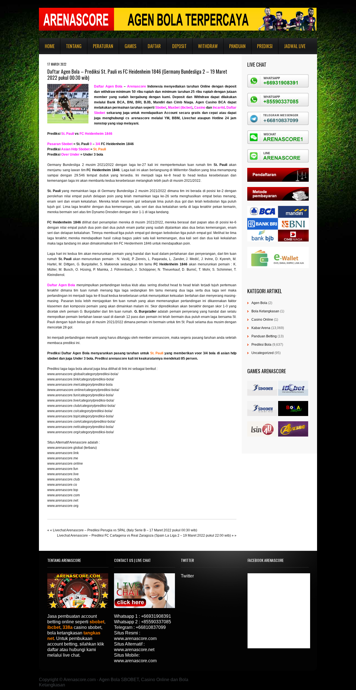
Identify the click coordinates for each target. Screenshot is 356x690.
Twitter (187, 576)
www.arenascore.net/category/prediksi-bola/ (80, 427)
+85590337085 (156, 621)
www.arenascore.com (63, 495)
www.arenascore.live (63, 474)
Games (130, 46)
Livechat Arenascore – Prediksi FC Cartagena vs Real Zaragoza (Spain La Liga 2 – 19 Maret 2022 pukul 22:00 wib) (144, 535)
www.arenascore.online (65, 463)
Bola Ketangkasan (265, 311)
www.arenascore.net (62, 500)
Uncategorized (262, 353)
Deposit (179, 46)
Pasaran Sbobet (60, 144)
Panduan (237, 46)
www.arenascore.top (62, 490)
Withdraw (208, 46)
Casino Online (262, 320)
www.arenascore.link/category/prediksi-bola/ (80, 379)
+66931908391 (156, 616)
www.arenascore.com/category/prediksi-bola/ (81, 422)
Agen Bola (259, 303)
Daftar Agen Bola (108, 86)
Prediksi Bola (261, 345)
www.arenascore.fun (62, 469)
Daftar (154, 46)
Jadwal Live (294, 46)
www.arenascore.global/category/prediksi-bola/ (82, 374)
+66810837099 (151, 627)
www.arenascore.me (62, 458)
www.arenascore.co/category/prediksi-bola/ (79, 411)
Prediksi (265, 46)
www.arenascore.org (62, 506)
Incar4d (219, 107)
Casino (199, 107)
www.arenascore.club (63, 479)
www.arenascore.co (62, 485)
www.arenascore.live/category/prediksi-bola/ (80, 400)
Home (50, 46)
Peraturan (103, 46)
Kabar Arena (260, 328)
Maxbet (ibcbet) (180, 107)
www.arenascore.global (65, 448)
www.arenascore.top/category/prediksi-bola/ (80, 416)
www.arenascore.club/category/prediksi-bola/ (81, 406)
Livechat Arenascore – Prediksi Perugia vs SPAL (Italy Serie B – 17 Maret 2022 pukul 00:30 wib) (125, 530)
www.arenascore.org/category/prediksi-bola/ (80, 432)
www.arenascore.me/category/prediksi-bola (80, 385)
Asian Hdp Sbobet (75, 149)
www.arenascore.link (63, 453)
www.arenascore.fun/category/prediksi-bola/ (80, 395)
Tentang (73, 46)
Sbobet (160, 107)
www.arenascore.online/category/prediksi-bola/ (83, 390)
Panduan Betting (264, 336)
